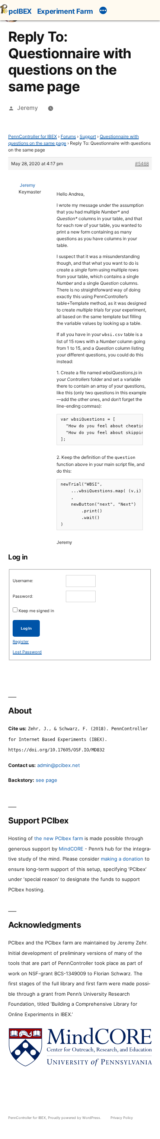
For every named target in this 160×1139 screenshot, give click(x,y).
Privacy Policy (122, 1118)
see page (46, 780)
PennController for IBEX (32, 136)
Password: (23, 596)
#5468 (142, 163)
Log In (26, 628)
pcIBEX (20, 11)
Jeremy (27, 107)
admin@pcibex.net (58, 765)
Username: (23, 580)
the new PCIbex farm (58, 838)
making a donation (122, 859)
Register (21, 641)
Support (88, 136)
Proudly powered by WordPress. (75, 1118)
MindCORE (71, 849)
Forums (68, 136)
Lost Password (27, 652)
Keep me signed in (36, 610)
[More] (103, 11)
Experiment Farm (65, 11)
